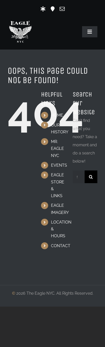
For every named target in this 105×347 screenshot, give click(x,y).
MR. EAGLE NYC (57, 148)
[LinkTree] (43, 8)
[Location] (53, 8)
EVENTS (59, 165)
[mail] (62, 8)
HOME (57, 115)
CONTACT (60, 245)
